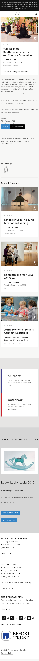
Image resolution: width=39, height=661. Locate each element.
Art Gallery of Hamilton (17, 71)
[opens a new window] (5, 618)
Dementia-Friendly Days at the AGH (18, 276)
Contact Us (6, 553)
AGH (19, 14)
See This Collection (9, 520)
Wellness (6, 44)
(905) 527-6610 (7, 547)
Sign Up (4, 609)
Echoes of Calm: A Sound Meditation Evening (19, 221)
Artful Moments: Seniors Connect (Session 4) (19, 331)
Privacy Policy (7, 653)
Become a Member (17, 126)
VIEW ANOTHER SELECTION (10, 513)
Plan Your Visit (7, 588)
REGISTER (5, 126)
